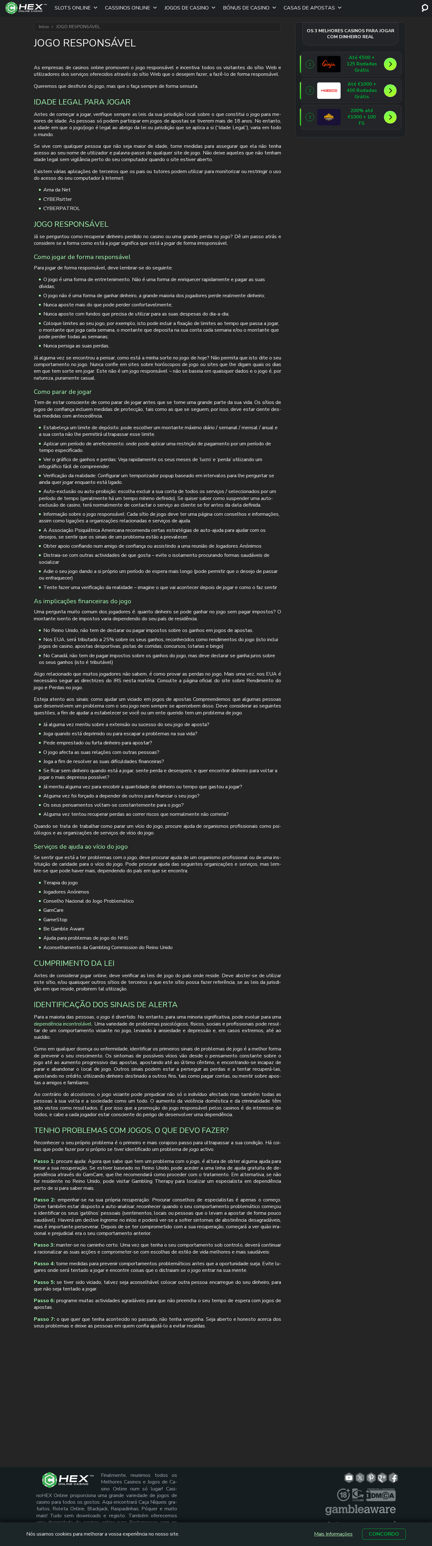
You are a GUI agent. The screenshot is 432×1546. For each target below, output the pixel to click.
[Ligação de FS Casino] (329, 90)
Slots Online (73, 7)
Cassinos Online (127, 7)
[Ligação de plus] (343, 1495)
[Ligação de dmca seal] (381, 1495)
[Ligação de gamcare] (358, 1495)
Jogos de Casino (186, 7)
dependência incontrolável (63, 1023)
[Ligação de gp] (382, 1477)
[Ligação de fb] (393, 1477)
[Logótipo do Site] (26, 8)
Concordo (384, 1534)
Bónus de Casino (246, 7)
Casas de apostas (309, 7)
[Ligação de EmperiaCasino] (329, 117)
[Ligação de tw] (360, 1477)
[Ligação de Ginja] (329, 64)
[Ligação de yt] (349, 1477)
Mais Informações (333, 1534)
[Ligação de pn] (371, 1477)
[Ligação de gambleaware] (360, 1510)
